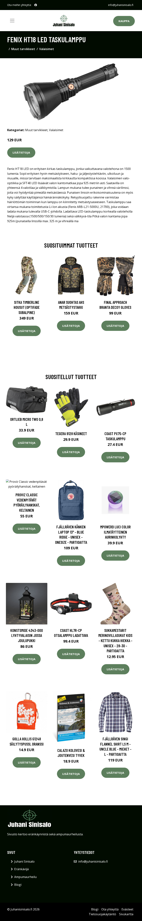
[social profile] (35, 5)
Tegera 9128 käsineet (71, 433)
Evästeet (127, 909)
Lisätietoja (21, 152)
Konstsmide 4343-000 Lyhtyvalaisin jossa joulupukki (26, 635)
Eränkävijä (21, 869)
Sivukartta (126, 914)
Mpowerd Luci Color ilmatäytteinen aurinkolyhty (115, 531)
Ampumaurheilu (25, 877)
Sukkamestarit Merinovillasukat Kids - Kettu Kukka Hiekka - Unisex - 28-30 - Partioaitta (115, 640)
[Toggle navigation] (12, 20)
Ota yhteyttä (110, 909)
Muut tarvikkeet (23, 49)
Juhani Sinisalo (24, 861)
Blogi (17, 885)
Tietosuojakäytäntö (102, 914)
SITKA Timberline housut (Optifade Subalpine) (27, 307)
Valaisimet (46, 49)
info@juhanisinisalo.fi (120, 5)
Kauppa (124, 21)
